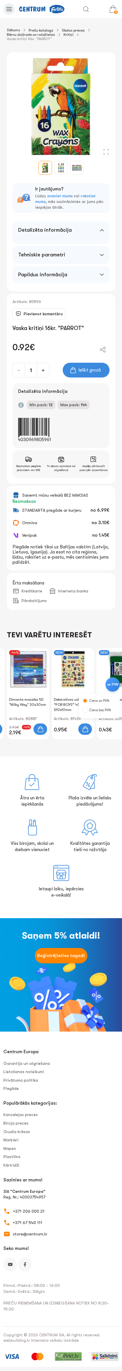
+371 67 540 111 (27, 1222)
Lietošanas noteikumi (23, 1071)
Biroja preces (15, 1123)
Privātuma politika (20, 1080)
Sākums (13, 30)
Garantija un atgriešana (26, 1063)
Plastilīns (11, 1156)
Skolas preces (73, 30)
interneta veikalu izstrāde (55, 1340)
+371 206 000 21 (29, 1211)
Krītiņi (68, 34)
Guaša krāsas (16, 1131)
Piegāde (11, 1088)
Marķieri (10, 1140)
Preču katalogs (41, 30)
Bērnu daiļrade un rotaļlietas (31, 34)
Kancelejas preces (20, 1114)
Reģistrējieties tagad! (61, 955)
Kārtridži (11, 1165)
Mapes (9, 1148)
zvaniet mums (60, 196)
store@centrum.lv (30, 1234)
